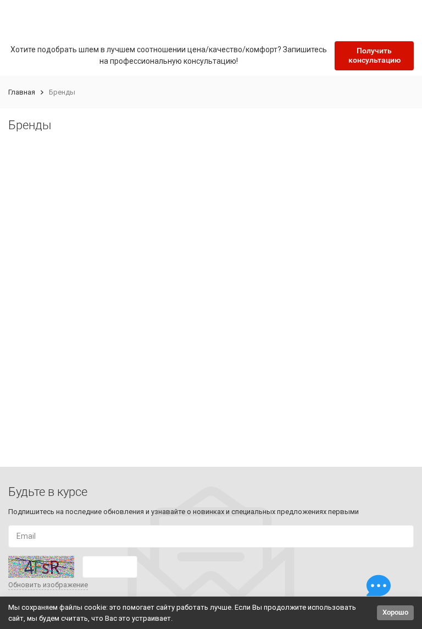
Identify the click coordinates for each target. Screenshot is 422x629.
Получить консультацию (374, 55)
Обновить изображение (48, 585)
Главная (21, 92)
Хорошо (395, 612)
